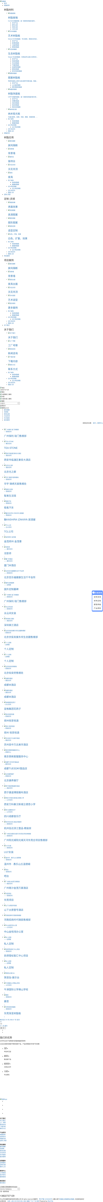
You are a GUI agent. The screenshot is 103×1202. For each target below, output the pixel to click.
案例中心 (100, 423)
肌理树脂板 (15, 43)
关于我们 (7, 325)
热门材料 (11, 119)
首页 (5, 3)
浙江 (21, 1201)
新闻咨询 (3, 1124)
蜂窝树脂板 (15, 47)
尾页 (6, 1026)
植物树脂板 (15, 69)
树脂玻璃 (67, 1199)
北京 (8, 1201)
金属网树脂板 (16, 67)
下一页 (2, 1026)
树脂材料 (7, 5)
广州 (34, 1201)
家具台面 (7, 414)
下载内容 (3, 1126)
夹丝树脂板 (15, 63)
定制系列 (3, 1136)
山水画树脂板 (16, 85)
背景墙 (6, 412)
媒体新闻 (3, 1177)
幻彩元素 (15, 29)
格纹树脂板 (15, 105)
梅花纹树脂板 (16, 107)
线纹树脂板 (15, 103)
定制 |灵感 (7, 194)
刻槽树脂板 (15, 101)
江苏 (15, 1201)
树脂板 (61, 1199)
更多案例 (7, 420)
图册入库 (11, 131)
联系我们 (3, 1183)
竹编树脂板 (15, 65)
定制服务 (3, 1163)
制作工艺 (3, 1167)
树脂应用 (7, 133)
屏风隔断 (7, 410)
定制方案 (3, 1165)
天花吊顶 (7, 416)
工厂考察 (3, 1122)
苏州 (18, 1201)
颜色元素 (15, 25)
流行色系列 (11, 129)
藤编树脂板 (15, 123)
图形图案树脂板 (17, 87)
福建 (28, 1201)
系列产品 (15, 23)
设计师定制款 (12, 125)
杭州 (25, 1201)
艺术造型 (7, 418)
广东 (31, 1201)
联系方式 (3, 1128)
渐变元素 (15, 27)
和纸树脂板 (15, 61)
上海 (12, 1201)
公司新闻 (3, 1173)
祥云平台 (50, 1201)
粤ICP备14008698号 (45, 1199)
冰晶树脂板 (15, 45)
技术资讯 (3, 1175)
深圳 (37, 1201)
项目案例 (7, 256)
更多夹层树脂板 (17, 71)
